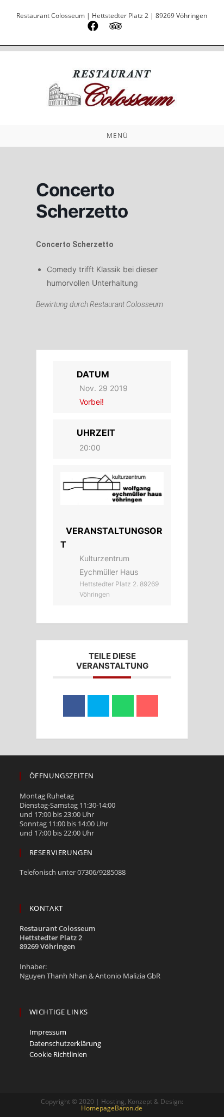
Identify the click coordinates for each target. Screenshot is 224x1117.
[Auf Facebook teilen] (74, 706)
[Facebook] (93, 26)
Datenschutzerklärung (65, 1043)
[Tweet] (98, 706)
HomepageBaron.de (111, 1108)
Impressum (47, 1032)
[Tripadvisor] (115, 26)
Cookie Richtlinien (58, 1054)
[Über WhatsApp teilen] (123, 706)
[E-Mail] (134, 26)
